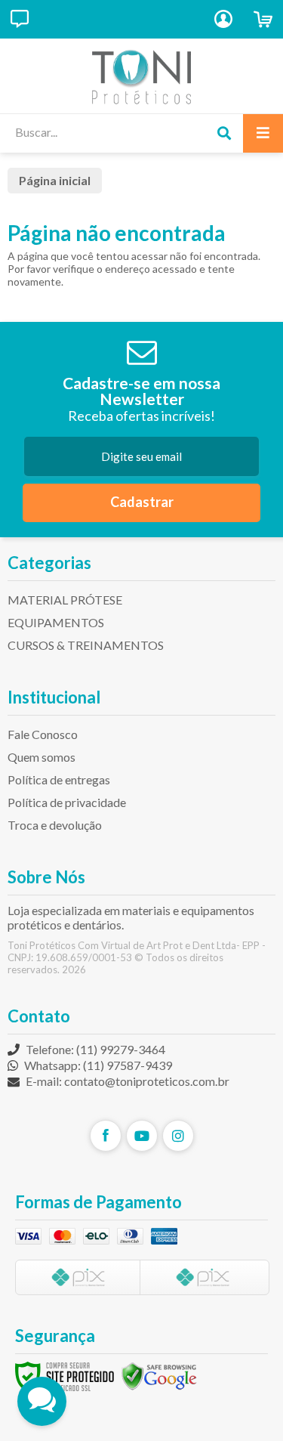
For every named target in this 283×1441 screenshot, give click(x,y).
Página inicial (55, 180)
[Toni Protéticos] (141, 75)
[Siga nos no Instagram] (178, 1136)
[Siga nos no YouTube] (142, 1136)
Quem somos (41, 757)
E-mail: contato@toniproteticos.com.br (126, 1081)
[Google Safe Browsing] (159, 1375)
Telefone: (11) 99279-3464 (94, 1049)
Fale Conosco (43, 734)
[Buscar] (224, 133)
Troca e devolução (55, 825)
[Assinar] (141, 503)
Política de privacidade (67, 802)
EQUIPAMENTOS (56, 622)
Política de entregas (59, 779)
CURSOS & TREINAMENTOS (86, 645)
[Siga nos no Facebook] (106, 1136)
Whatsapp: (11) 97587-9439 (97, 1065)
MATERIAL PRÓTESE (65, 599)
